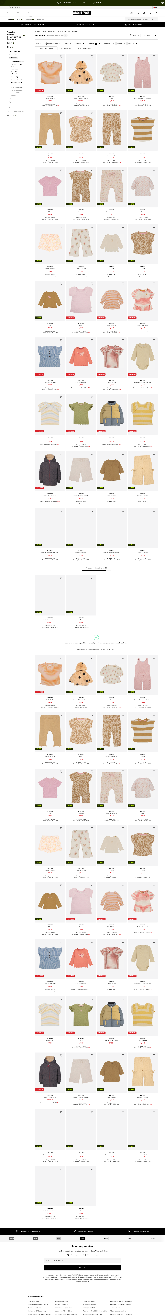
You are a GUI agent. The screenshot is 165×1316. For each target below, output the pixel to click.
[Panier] (156, 13)
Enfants (31, 13)
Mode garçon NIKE (89, 1308)
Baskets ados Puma (34, 1308)
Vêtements (66, 31)
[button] (135, 35)
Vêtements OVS (33, 1301)
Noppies (75, 31)
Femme (10, 13)
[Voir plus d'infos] (50, 107)
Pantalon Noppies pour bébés (38, 1304)
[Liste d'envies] (150, 13)
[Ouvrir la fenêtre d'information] (162, 3)
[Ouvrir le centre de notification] (144, 13)
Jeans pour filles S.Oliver (63, 1311)
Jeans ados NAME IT (90, 1304)
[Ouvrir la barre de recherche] (126, 19)
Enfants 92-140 (53, 31)
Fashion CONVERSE (61, 1304)
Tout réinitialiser (84, 48)
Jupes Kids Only (115, 1308)
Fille (44, 31)
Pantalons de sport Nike (63, 1308)
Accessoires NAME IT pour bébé (121, 1301)
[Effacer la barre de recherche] (156, 19)
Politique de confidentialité (68, 1277)
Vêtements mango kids (118, 1311)
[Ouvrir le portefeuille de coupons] (131, 13)
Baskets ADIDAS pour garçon (37, 1311)
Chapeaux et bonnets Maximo (120, 1304)
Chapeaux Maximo (61, 1301)
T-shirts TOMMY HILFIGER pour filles (95, 1311)
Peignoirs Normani (89, 1301)
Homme (20, 13)
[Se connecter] (137, 13)
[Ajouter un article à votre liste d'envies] (61, 56)
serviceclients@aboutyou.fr (76, 1279)
